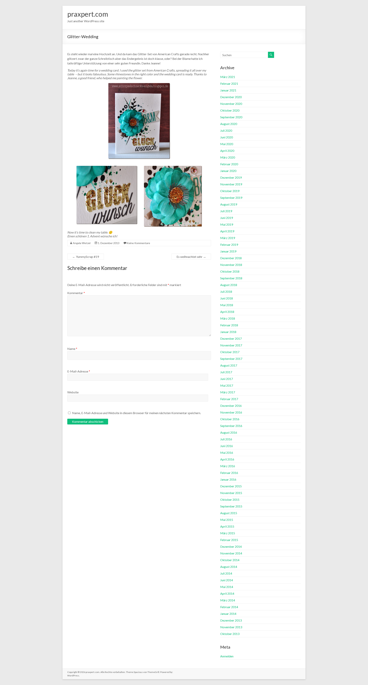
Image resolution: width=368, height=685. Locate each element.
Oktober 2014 (229, 560)
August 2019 (228, 204)
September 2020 (231, 117)
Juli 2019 (226, 211)
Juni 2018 (226, 298)
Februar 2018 (229, 325)
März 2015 (227, 533)
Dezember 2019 (231, 177)
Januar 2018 (228, 332)
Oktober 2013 (229, 634)
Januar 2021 (228, 90)
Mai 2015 (226, 519)
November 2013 (231, 627)
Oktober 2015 (229, 499)
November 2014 (231, 553)
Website (73, 392)
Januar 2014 (228, 613)
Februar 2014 (229, 607)
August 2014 (228, 566)
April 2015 (227, 526)
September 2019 (231, 197)
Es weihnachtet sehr (191, 256)
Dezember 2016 (231, 405)
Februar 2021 (229, 83)
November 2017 (231, 345)
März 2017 (227, 392)
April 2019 (227, 231)
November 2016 (231, 412)
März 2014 (227, 600)
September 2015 (231, 506)
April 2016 (227, 459)
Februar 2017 (229, 399)
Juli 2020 (226, 130)
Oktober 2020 (229, 110)
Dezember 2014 (231, 546)
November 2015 (231, 493)
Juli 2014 (226, 573)
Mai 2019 (226, 224)
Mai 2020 (226, 144)
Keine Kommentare (138, 243)
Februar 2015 (229, 540)
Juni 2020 (226, 137)
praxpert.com (87, 14)
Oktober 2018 (229, 271)
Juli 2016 (226, 439)
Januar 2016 (228, 479)
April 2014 (227, 593)
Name (72, 348)
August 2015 (228, 513)
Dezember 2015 (231, 486)
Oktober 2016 (229, 419)
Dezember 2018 (231, 258)
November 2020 (231, 103)
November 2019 (231, 184)
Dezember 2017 (231, 338)
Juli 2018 (226, 291)
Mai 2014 (226, 587)
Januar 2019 (228, 251)
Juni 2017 (226, 379)
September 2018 (231, 278)
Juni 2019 (226, 218)
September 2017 (231, 358)
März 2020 (227, 157)
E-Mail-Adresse (78, 371)
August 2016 (228, 432)
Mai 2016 (226, 452)
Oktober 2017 (229, 352)
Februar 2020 (229, 164)
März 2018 (227, 318)
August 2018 (228, 285)
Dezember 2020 (231, 97)
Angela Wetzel (81, 243)
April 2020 (227, 150)
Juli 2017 (226, 372)
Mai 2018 (226, 305)
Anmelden (226, 656)
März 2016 (227, 466)
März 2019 (227, 238)
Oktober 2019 (229, 191)
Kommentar (76, 293)
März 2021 (227, 77)
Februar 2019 (229, 244)
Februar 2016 (229, 472)
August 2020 (228, 124)
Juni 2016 (226, 446)
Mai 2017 (226, 385)
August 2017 (228, 365)
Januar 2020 (228, 171)
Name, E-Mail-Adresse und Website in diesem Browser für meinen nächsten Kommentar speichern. (136, 413)
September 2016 (231, 426)
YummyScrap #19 (85, 256)
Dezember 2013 (231, 620)
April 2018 (227, 311)
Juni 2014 (226, 580)
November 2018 (231, 264)
